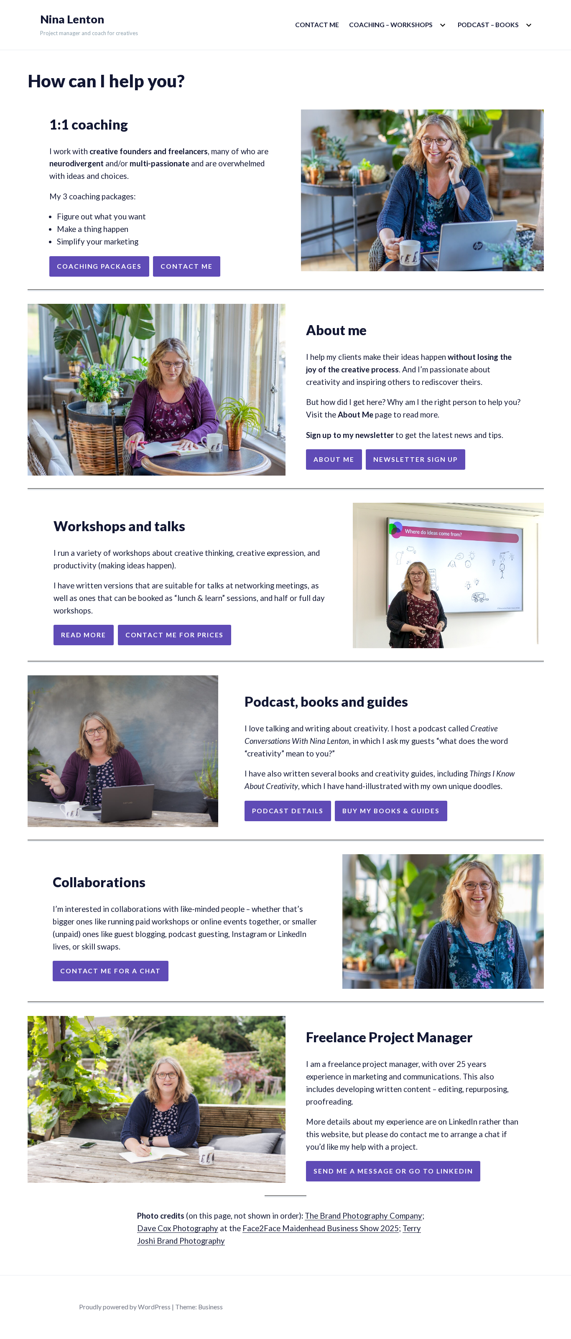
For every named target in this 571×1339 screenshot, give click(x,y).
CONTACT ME (317, 24)
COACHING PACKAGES (99, 266)
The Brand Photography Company (363, 1215)
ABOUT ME (334, 459)
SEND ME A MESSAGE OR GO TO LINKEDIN (393, 1171)
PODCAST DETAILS (288, 811)
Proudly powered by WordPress (125, 1307)
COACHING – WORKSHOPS (391, 24)
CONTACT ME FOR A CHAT (110, 971)
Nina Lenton (72, 19)
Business (210, 1307)
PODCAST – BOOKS (488, 24)
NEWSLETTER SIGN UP (415, 459)
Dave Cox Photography (177, 1228)
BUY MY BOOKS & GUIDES (391, 811)
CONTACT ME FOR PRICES (174, 635)
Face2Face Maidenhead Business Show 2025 (320, 1228)
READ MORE (84, 635)
